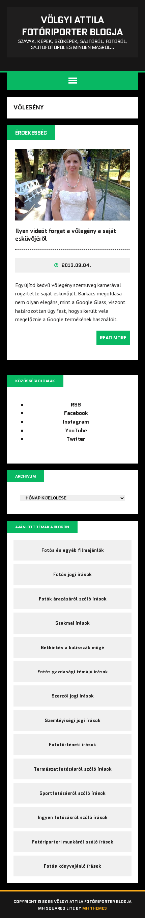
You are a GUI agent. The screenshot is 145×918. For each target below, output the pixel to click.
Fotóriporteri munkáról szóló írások (72, 841)
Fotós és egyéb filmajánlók (72, 550)
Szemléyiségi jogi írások (72, 720)
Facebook (76, 413)
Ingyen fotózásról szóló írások (73, 817)
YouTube (76, 430)
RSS (76, 404)
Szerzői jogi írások (73, 695)
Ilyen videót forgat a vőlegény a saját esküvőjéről (65, 235)
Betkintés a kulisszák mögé (72, 647)
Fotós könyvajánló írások (72, 866)
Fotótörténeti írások (72, 744)
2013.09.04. (76, 265)
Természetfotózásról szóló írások (73, 769)
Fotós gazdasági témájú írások (72, 671)
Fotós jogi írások (72, 574)
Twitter (75, 439)
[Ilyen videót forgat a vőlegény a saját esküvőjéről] (72, 215)
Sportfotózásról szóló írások (72, 793)
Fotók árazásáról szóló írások (73, 598)
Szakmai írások (72, 623)
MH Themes (94, 908)
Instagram (76, 422)
